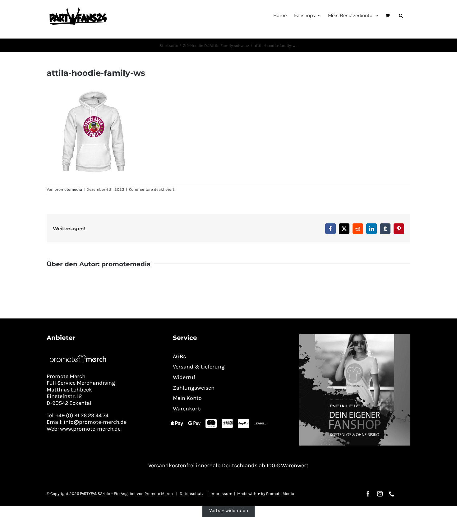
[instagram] (380, 493)
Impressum (221, 493)
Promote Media (280, 493)
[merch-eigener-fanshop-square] (354, 336)
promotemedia (68, 189)
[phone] (392, 493)
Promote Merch (159, 493)
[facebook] (368, 493)
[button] (401, 15)
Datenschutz (192, 493)
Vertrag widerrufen (228, 510)
